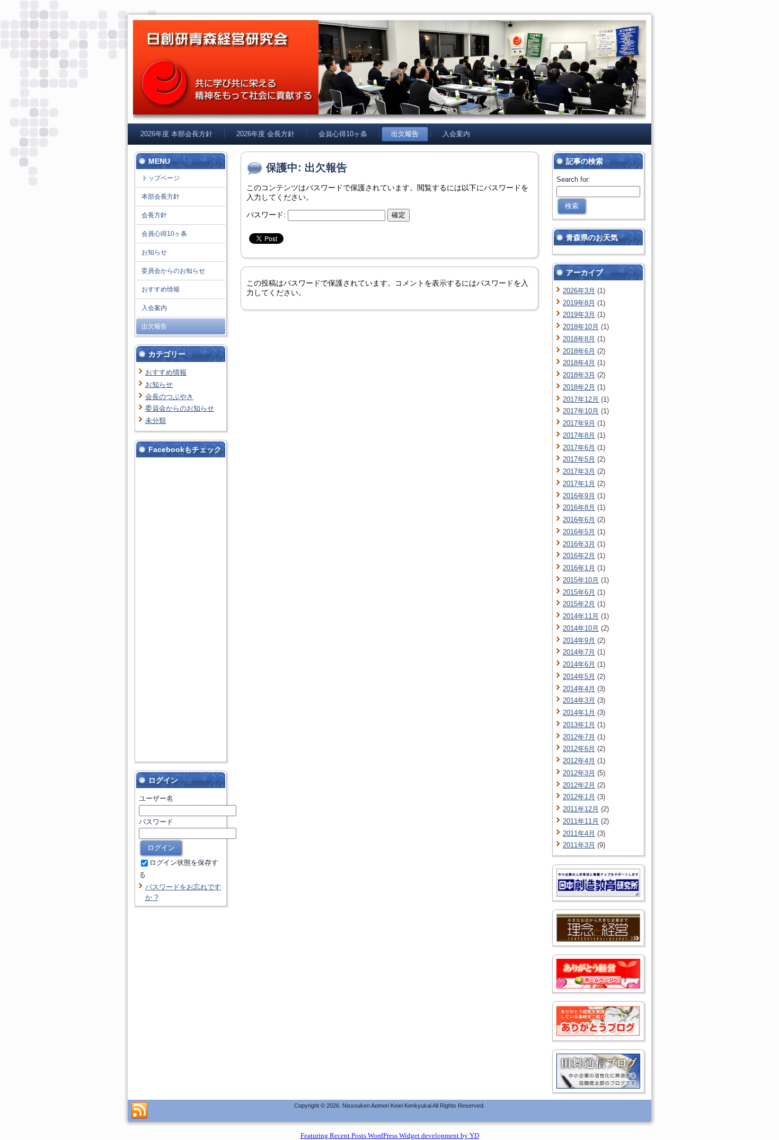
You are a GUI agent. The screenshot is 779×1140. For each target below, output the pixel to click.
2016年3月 (579, 544)
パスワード (156, 822)
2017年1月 (579, 484)
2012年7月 (579, 737)
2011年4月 (579, 833)
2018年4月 (579, 363)
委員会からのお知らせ (179, 408)
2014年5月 (579, 677)
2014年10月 (581, 628)
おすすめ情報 (166, 372)
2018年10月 (581, 327)
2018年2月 (579, 387)
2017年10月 (581, 411)
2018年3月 (579, 375)
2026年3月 (579, 291)
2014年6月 (579, 664)
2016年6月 (579, 520)
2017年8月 (579, 435)
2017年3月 (579, 471)
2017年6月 (579, 448)
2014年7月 (579, 652)
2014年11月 (581, 616)
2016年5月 (579, 532)
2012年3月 (579, 773)
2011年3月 (579, 845)
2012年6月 (579, 749)
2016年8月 (579, 507)
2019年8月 (579, 303)
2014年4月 (579, 689)
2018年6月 (579, 351)
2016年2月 (579, 556)
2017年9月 (579, 423)
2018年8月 (579, 339)
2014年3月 (579, 700)
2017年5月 (579, 459)
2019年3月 (579, 315)
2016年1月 (579, 568)
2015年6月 (579, 592)
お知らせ (159, 384)
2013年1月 (579, 725)
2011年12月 (581, 809)
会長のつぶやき (169, 397)
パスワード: (267, 214)
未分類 (155, 421)
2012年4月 (579, 761)
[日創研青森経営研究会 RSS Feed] (139, 1110)
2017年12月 (581, 399)
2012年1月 (579, 797)
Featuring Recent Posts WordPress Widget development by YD (389, 1135)
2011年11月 (581, 821)
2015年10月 (581, 580)
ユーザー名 (156, 798)
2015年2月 (579, 604)
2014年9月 (579, 640)
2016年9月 (579, 496)
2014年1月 (579, 713)
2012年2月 (579, 785)
